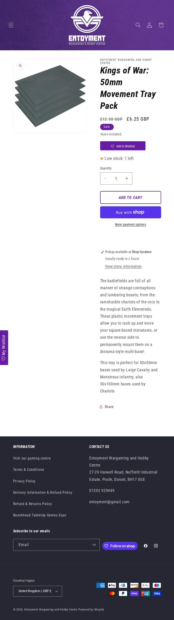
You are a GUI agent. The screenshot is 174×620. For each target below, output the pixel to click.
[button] (11, 25)
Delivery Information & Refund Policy (42, 492)
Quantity (106, 168)
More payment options (130, 224)
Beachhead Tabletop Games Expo (39, 515)
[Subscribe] (93, 545)
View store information (123, 266)
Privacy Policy (24, 481)
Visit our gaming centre (32, 458)
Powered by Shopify (91, 609)
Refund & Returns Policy (32, 504)
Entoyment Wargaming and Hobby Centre (50, 609)
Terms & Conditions (28, 469)
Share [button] (109, 407)
